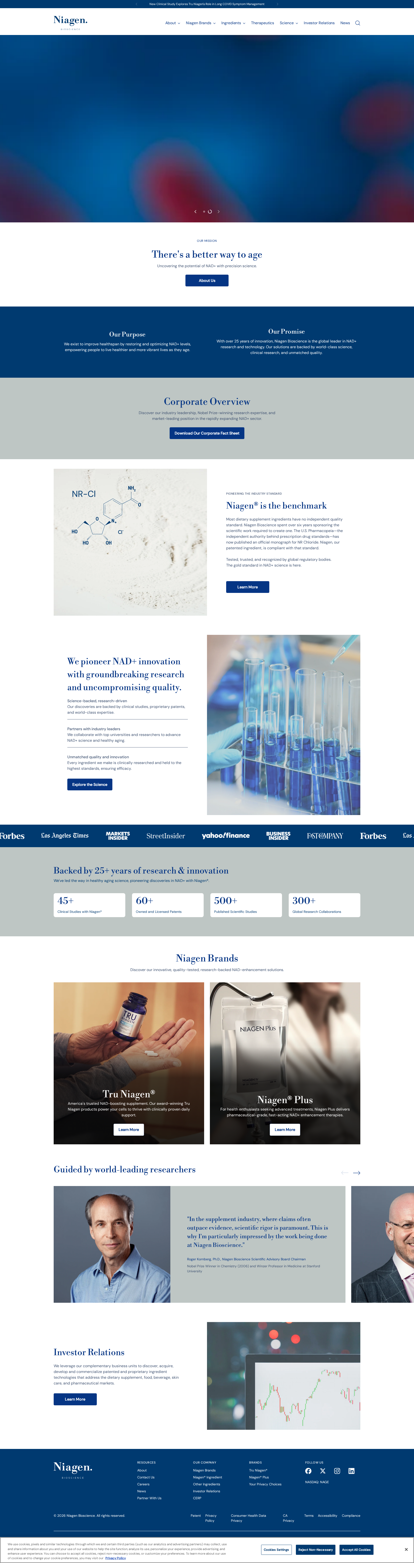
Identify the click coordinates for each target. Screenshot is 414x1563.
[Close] (406, 1549)
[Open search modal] (357, 23)
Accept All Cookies (356, 1550)
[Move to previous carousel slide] (196, 1118)
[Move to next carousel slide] (218, 1118)
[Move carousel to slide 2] (210, 1118)
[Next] (277, 4)
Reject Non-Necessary (316, 1550)
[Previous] (136, 4)
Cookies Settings (276, 1550)
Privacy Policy (115, 1558)
